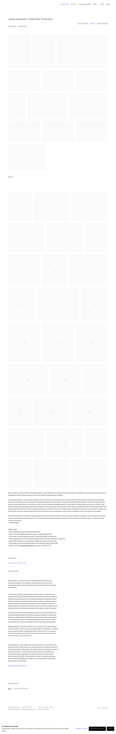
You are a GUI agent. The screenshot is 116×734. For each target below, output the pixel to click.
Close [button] (78, 354)
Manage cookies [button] (82, 728)
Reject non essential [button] (97, 728)
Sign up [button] (41, 381)
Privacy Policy (53, 394)
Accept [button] (110, 728)
